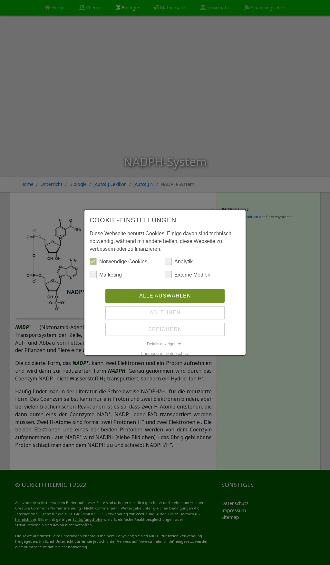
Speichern (165, 329)
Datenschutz (177, 353)
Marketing (110, 274)
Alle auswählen (165, 295)
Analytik (183, 261)
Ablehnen (165, 312)
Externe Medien (192, 274)
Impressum (151, 353)
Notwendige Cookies (123, 261)
